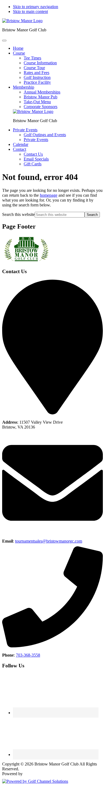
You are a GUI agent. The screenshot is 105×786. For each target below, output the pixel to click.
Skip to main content (30, 11)
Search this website (18, 214)
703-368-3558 (28, 655)
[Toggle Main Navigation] (4, 40)
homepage (48, 195)
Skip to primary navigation (35, 6)
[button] (19, 53)
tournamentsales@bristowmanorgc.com (48, 541)
